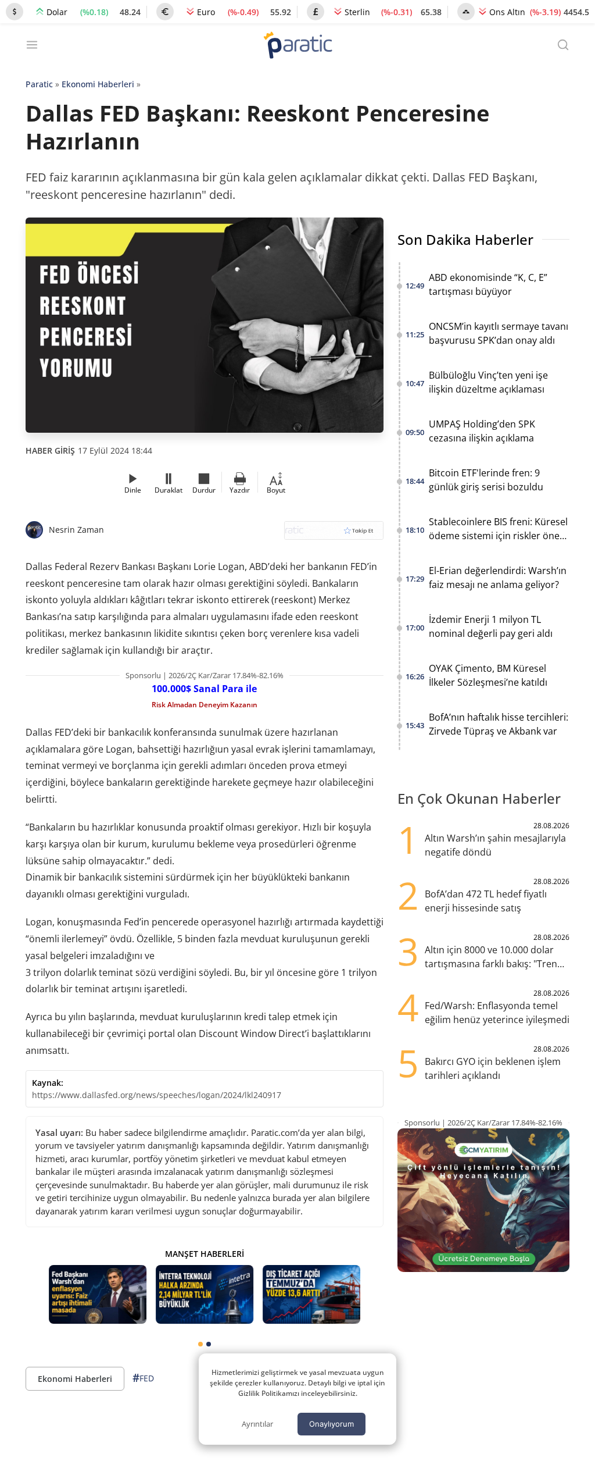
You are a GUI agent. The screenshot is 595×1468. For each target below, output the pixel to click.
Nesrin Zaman (76, 529)
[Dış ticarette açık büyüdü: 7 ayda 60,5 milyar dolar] (311, 1294)
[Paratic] (297, 46)
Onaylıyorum (331, 1423)
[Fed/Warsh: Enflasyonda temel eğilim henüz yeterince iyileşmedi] (97, 1294)
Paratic (39, 84)
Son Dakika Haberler (465, 239)
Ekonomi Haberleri (98, 84)
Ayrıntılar (257, 1424)
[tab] (200, 1344)
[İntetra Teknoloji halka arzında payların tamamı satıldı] (204, 1294)
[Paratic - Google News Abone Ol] (333, 534)
